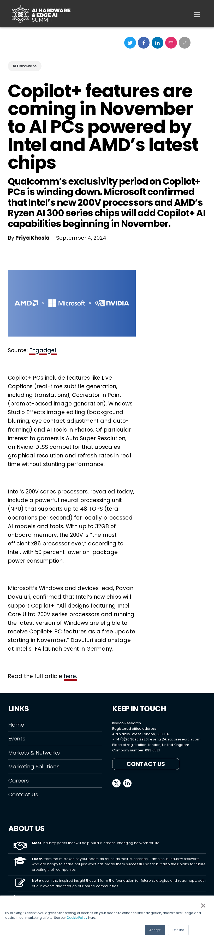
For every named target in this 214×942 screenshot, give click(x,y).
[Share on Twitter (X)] (130, 43)
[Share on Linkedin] (157, 43)
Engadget (43, 350)
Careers (18, 780)
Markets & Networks (34, 752)
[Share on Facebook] (144, 43)
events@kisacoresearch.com (175, 739)
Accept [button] (154, 930)
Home (16, 724)
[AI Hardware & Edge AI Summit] (41, 14)
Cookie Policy (77, 917)
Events (16, 738)
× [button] (203, 905)
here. (70, 676)
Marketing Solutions (34, 766)
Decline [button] (178, 930)
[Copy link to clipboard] (185, 43)
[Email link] (171, 43)
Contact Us (23, 794)
